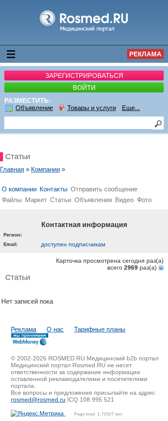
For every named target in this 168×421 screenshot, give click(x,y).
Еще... (131, 107)
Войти (84, 87)
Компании (45, 169)
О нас (55, 329)
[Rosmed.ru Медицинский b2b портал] (84, 31)
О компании (19, 189)
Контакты (54, 189)
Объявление (34, 107)
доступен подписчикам (73, 244)
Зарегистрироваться (84, 75)
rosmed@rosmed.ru (38, 399)
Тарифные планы (99, 329)
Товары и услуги (91, 107)
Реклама (145, 54)
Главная (12, 169)
